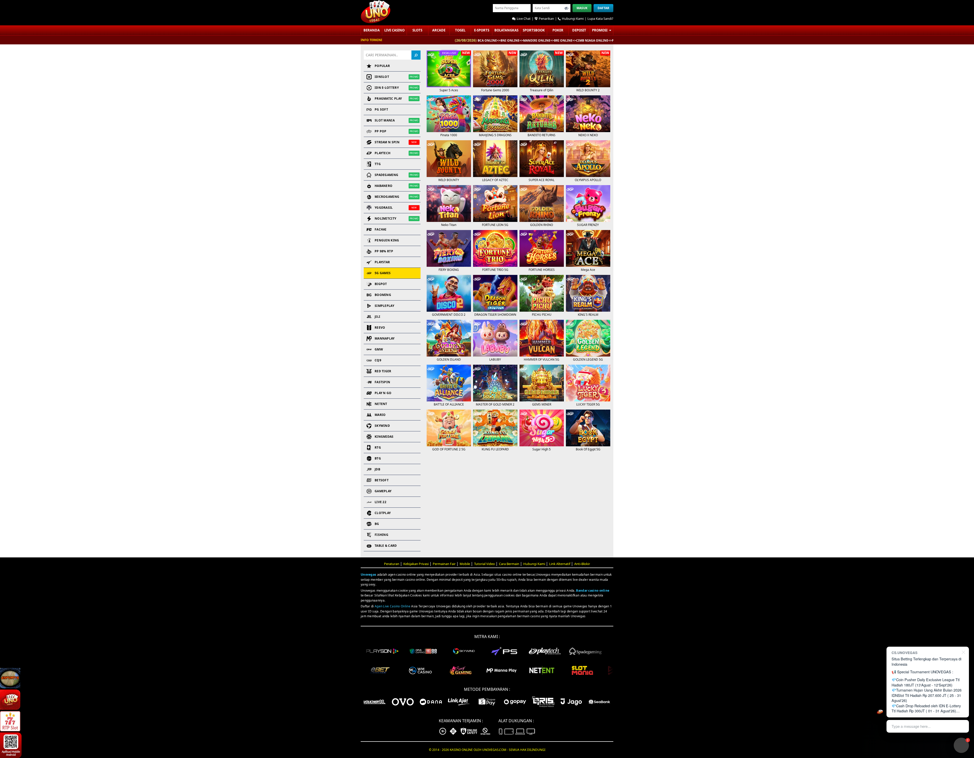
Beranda (371, 30)
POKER (557, 30)
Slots (417, 30)
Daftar (603, 8)
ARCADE (438, 30)
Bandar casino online (592, 590)
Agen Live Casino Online (392, 606)
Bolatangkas (506, 30)
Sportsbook (534, 30)
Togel (460, 30)
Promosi (600, 30)
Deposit (579, 30)
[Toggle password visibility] (566, 8)
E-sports (481, 30)
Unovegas (368, 574)
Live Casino (394, 30)
